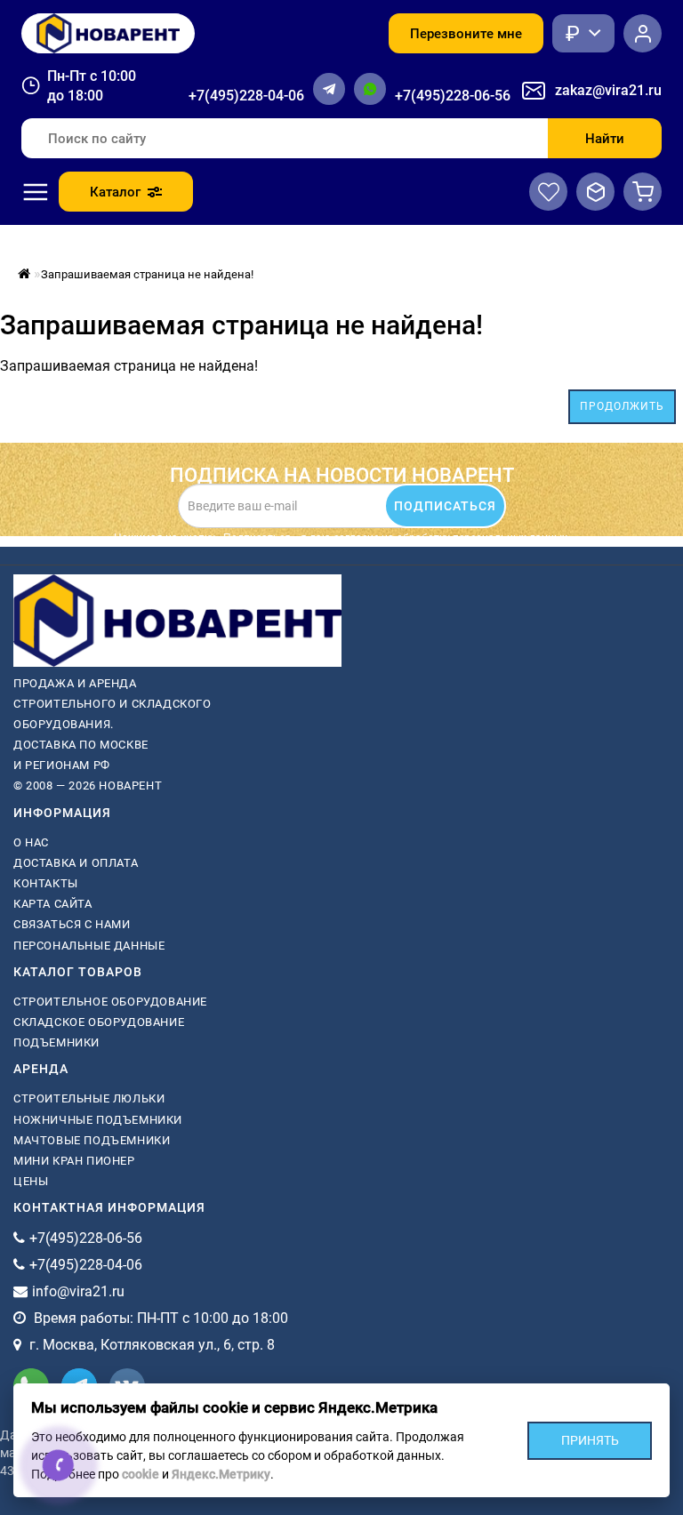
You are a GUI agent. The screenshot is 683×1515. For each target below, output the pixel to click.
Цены (30, 1181)
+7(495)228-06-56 (452, 95)
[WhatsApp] (370, 89)
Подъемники (56, 1042)
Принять (590, 1439)
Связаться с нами (72, 924)
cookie (140, 1474)
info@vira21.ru (78, 1291)
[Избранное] (548, 191)
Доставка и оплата (75, 863)
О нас (31, 842)
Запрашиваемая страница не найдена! (147, 274)
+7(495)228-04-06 (246, 95)
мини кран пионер (74, 1160)
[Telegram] (329, 89)
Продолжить (622, 406)
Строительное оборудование (110, 1001)
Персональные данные (89, 945)
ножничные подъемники (97, 1119)
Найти (604, 139)
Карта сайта (52, 903)
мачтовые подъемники (91, 1140)
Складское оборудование (98, 1022)
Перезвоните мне (466, 34)
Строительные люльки (89, 1098)
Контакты (45, 883)
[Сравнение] (595, 191)
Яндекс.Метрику (221, 1474)
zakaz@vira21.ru (608, 90)
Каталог (115, 192)
